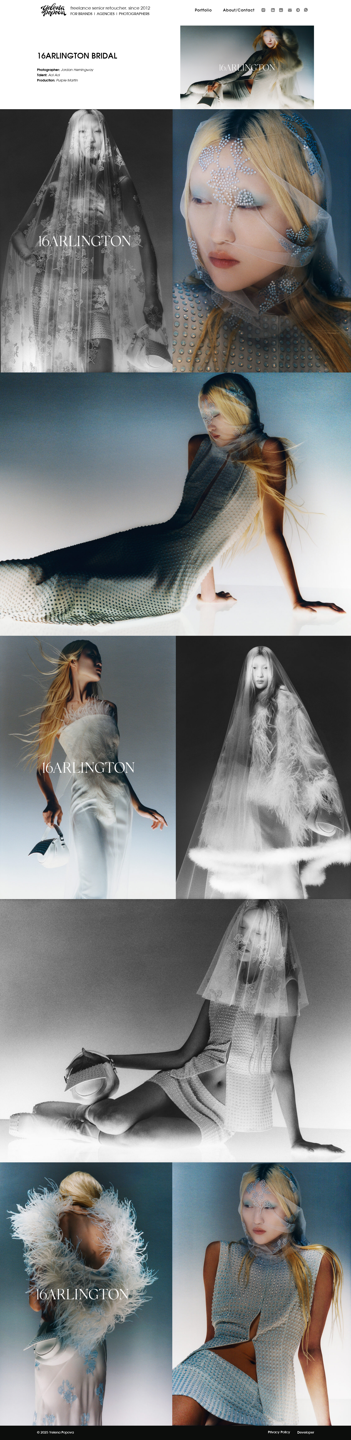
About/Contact (239, 10)
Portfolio (203, 10)
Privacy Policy (279, 1432)
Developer (305, 1432)
